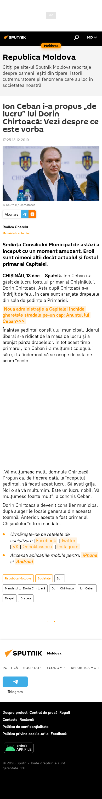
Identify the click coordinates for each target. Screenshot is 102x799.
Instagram (67, 547)
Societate (44, 578)
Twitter (68, 540)
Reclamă (27, 719)
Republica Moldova (18, 578)
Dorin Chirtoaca (63, 588)
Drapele (25, 598)
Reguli (64, 712)
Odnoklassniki (37, 547)
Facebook (46, 540)
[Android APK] (18, 748)
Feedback (59, 733)
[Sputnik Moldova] (16, 39)
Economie (56, 667)
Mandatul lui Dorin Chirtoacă (25, 588)
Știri (60, 578)
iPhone (89, 555)
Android (24, 561)
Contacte (10, 719)
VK (16, 547)
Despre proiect (15, 712)
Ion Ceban (87, 588)
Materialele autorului (16, 233)
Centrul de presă (43, 712)
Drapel (9, 598)
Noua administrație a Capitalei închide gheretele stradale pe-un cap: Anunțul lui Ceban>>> (46, 315)
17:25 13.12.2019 (16, 139)
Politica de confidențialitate (26, 726)
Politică (10, 667)
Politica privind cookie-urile (26, 733)
